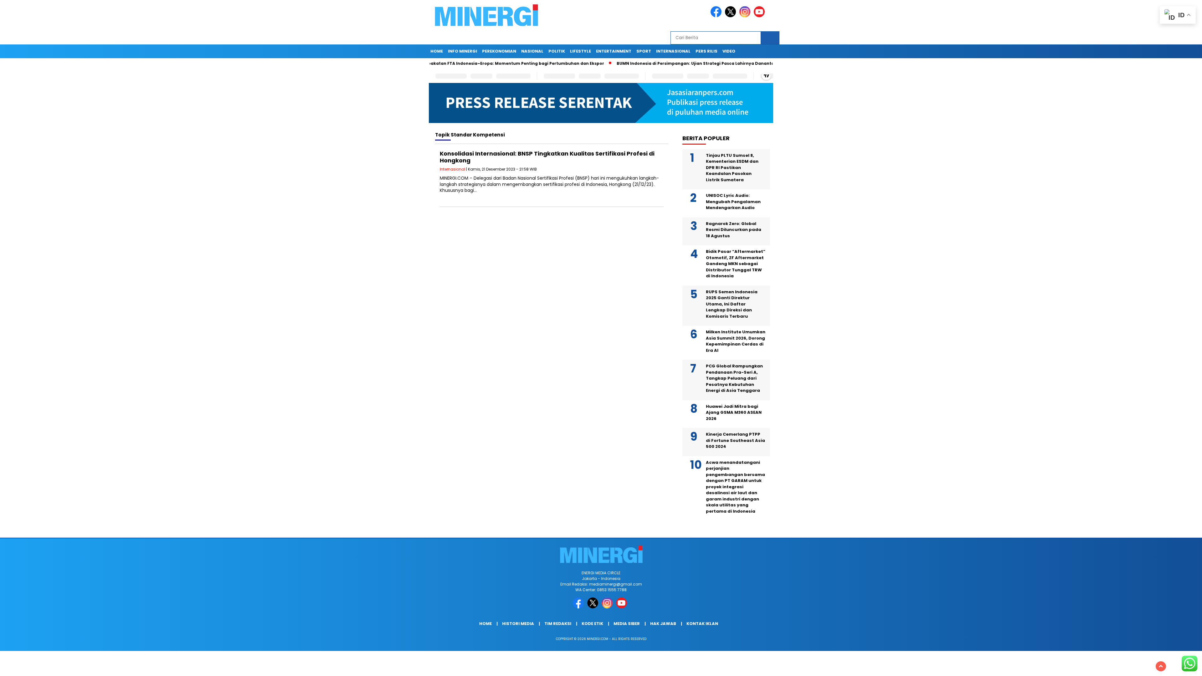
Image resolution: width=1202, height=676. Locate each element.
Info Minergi (462, 51)
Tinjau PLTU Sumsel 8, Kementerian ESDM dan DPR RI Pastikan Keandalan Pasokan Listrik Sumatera (732, 167)
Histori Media (518, 624)
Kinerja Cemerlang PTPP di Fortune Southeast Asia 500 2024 (735, 440)
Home (436, 51)
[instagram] (746, 15)
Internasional (673, 51)
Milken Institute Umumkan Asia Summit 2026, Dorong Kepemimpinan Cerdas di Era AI (735, 341)
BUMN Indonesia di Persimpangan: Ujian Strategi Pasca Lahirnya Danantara (664, 63)
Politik (556, 51)
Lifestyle (580, 51)
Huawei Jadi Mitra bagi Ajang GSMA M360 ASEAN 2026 (734, 412)
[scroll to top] (1160, 666)
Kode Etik (592, 624)
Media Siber (627, 624)
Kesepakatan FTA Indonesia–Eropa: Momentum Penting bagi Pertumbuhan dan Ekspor (478, 63)
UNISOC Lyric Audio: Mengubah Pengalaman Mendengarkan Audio (733, 201)
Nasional (532, 51)
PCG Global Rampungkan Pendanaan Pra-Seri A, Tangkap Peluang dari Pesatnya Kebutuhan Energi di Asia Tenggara (734, 378)
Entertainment (613, 51)
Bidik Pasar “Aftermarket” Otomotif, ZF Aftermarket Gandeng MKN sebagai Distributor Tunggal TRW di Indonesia (735, 263)
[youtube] (760, 15)
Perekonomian (499, 51)
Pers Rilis (706, 51)
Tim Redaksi (557, 624)
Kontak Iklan (702, 624)
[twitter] (731, 15)
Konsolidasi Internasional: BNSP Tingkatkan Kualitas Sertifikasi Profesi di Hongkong (547, 157)
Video (728, 51)
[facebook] (717, 15)
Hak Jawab (663, 624)
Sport (643, 51)
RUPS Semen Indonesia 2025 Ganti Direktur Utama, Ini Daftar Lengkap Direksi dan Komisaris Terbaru (732, 304)
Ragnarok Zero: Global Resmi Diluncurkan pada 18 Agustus (733, 230)
